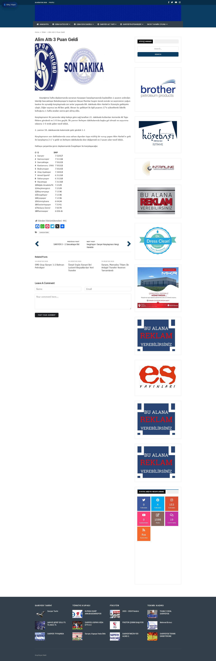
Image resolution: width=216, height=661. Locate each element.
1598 (157, 521)
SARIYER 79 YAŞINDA (55, 634)
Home (37, 32)
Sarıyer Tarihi (52, 611)
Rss (144, 536)
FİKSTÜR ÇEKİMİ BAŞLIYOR (133, 622)
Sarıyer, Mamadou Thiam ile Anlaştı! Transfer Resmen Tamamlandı (115, 268)
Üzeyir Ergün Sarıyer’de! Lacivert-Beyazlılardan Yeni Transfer (81, 268)
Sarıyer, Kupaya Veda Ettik (95, 634)
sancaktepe (44, 232)
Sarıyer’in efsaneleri (132, 24)
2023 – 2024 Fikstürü (130, 611)
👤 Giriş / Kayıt (10, 5)
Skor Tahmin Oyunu (156, 24)
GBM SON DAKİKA (84, 24)
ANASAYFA (44, 24)
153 (171, 506)
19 (172, 521)
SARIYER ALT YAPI (107, 24)
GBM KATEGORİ (61, 24)
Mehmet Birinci (166, 622)
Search (158, 54)
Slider (44, 32)
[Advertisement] (158, 557)
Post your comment (46, 315)
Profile (51, 2)
